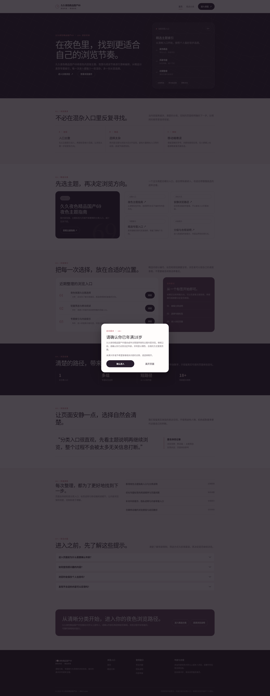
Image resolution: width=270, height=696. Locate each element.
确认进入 (120, 363)
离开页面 (149, 363)
